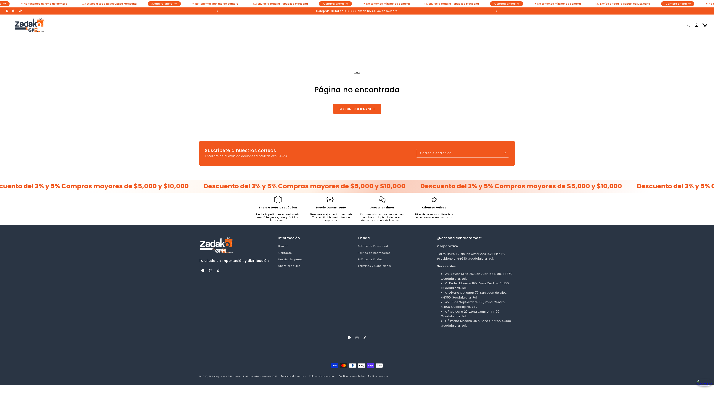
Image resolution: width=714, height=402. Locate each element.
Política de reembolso (352, 376)
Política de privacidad (322, 376)
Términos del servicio (293, 376)
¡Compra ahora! (89, 4)
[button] (8, 25)
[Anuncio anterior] (218, 11)
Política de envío (378, 376)
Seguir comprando (357, 109)
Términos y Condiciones (375, 266)
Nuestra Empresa (290, 259)
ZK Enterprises (217, 376)
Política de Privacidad (373, 246)
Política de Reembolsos (374, 253)
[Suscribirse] (505, 153)
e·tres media (261, 376)
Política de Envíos (370, 259)
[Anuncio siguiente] (496, 11)
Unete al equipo (289, 266)
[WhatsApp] (703, 386)
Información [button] (289, 238)
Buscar (283, 246)
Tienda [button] (364, 238)
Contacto (285, 253)
